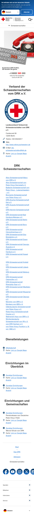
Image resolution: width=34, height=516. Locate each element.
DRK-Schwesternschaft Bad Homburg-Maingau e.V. (16, 215)
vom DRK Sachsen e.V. (14, 324)
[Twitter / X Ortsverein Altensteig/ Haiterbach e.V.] (26, 472)
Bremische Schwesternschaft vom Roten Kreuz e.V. (16, 196)
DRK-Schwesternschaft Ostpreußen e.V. (14, 278)
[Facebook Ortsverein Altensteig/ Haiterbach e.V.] (6, 472)
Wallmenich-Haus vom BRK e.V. (17, 316)
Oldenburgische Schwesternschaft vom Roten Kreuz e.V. (18, 307)
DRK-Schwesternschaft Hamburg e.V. (14, 250)
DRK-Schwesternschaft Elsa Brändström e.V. (16, 235)
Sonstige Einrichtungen (14, 375)
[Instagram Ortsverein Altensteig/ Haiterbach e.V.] (19, 472)
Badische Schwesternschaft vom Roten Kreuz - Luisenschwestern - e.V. (17, 190)
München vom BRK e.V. (14, 301)
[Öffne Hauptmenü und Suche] (30, 19)
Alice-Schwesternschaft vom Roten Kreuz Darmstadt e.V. (16, 183)
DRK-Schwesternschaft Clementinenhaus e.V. (14, 230)
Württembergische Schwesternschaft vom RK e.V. (17, 320)
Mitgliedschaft (10, 348)
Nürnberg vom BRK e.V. (14, 304)
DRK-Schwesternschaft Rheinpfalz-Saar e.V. (14, 283)
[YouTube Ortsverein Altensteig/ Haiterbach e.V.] (13, 472)
